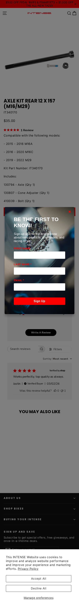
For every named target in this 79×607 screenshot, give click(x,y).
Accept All (38, 578)
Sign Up (39, 301)
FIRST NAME (22, 248)
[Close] (69, 211)
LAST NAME (22, 264)
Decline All (38, 588)
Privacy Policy (28, 569)
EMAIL (19, 280)
